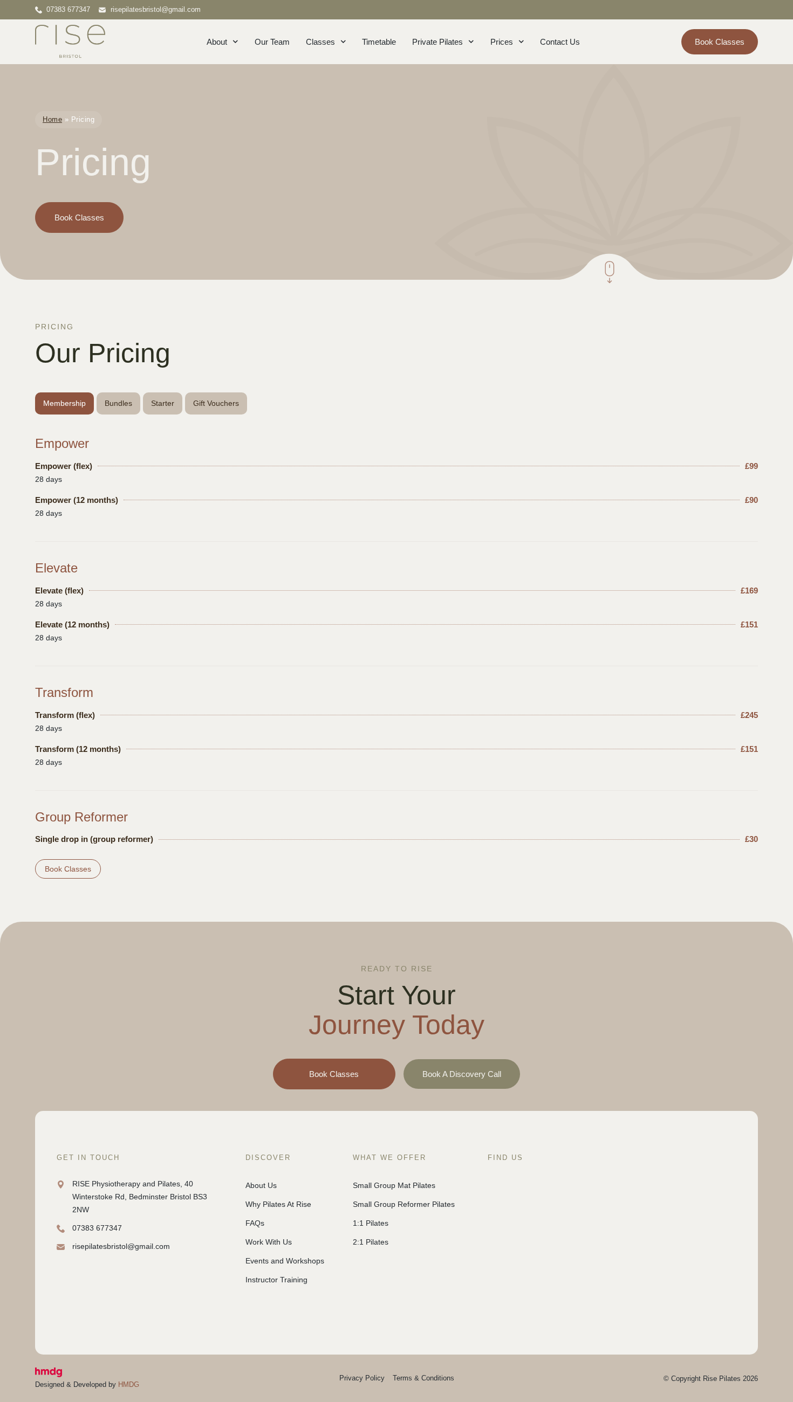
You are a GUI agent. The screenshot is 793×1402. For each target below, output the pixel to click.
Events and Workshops (284, 1260)
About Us (261, 1185)
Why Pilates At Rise (278, 1204)
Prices (501, 41)
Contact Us (560, 41)
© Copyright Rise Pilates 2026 (711, 1379)
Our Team (272, 41)
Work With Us (268, 1242)
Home (52, 119)
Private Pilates (437, 41)
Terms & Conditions (423, 1378)
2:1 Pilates (370, 1242)
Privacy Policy (362, 1378)
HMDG (128, 1384)
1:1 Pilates (370, 1223)
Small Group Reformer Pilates (404, 1204)
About (217, 41)
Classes (320, 41)
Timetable (379, 41)
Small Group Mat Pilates (394, 1185)
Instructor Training (276, 1279)
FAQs (254, 1223)
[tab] (64, 403)
